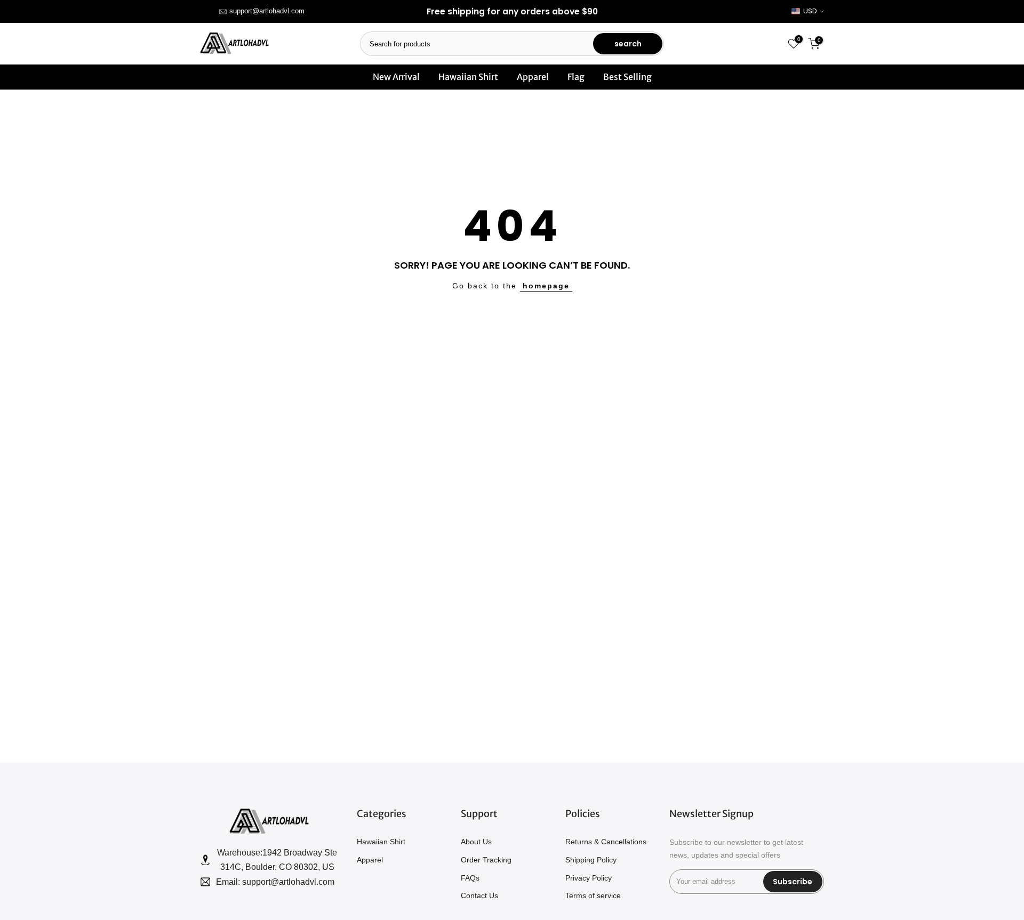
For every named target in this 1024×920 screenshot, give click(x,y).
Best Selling (627, 76)
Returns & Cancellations (605, 841)
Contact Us (479, 895)
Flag (576, 76)
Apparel (533, 76)
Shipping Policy (591, 860)
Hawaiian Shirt (468, 76)
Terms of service (593, 895)
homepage (546, 285)
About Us (476, 841)
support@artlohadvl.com (267, 11)
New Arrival (396, 76)
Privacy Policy (588, 878)
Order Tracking (486, 860)
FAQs (470, 878)
